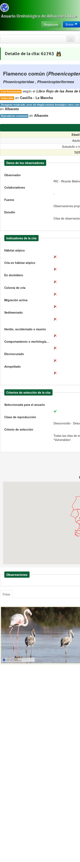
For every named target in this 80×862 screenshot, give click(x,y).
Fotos (6, 594)
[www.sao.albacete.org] (4, 7)
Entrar (70, 24)
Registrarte (51, 24)
